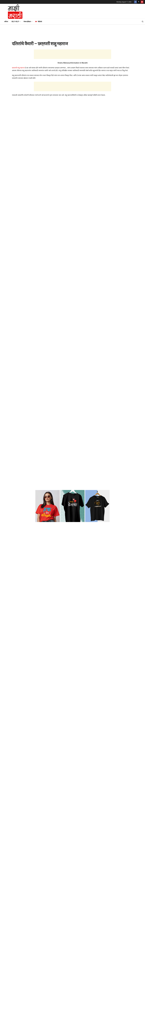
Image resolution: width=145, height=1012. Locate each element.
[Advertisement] (84, 11)
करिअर (6, 21)
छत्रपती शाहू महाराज (18, 68)
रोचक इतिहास (27, 21)
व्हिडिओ (40, 21)
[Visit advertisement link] (72, 506)
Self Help (15, 21)
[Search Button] (142, 21)
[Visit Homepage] (12, 11)
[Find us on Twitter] (138, 2)
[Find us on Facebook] (135, 2)
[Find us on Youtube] (142, 2)
